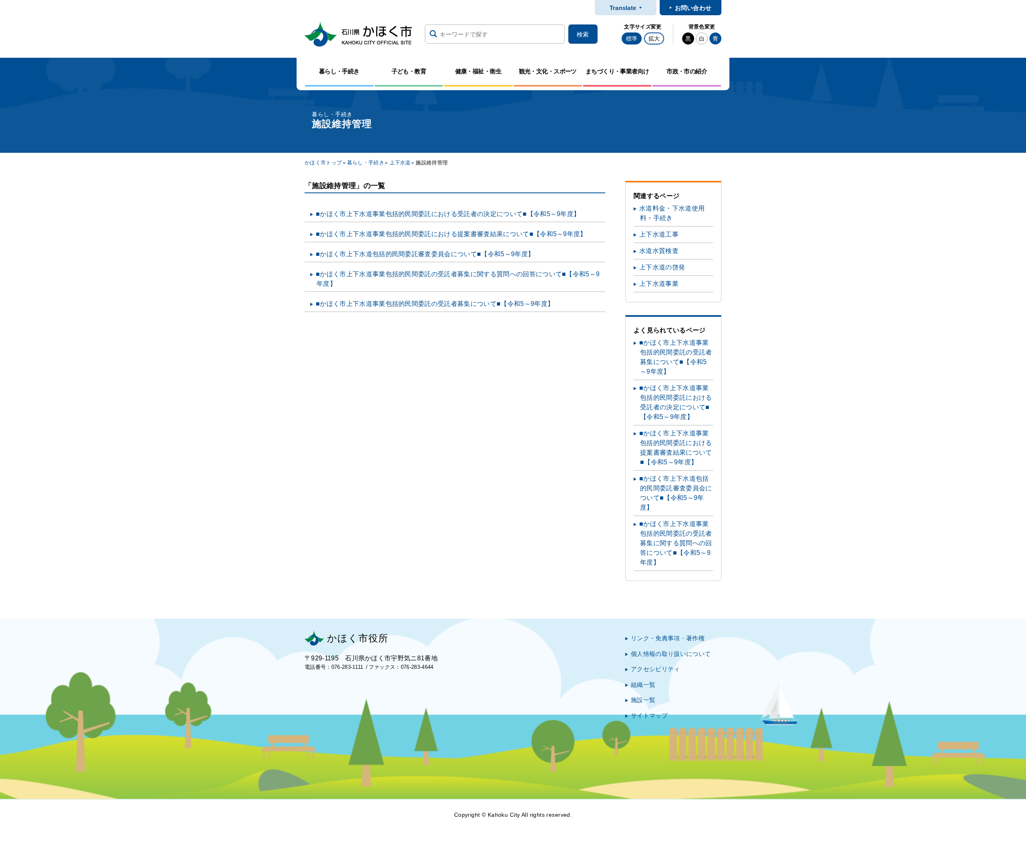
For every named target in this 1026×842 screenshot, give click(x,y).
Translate (623, 7)
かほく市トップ (323, 163)
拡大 (654, 38)
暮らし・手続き (365, 163)
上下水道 (400, 163)
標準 (631, 38)
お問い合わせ (693, 7)
